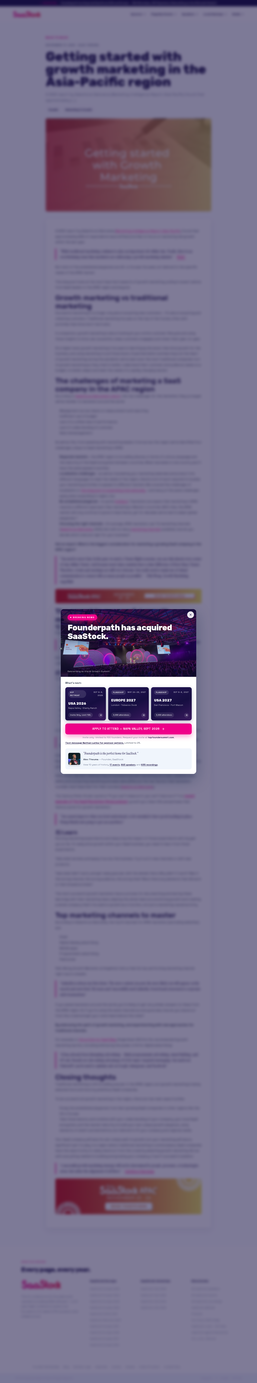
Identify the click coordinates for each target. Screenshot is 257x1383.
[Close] (190, 614)
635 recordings (149, 764)
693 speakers (128, 764)
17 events (115, 764)
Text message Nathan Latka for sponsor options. (94, 742)
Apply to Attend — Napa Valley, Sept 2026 (126, 728)
